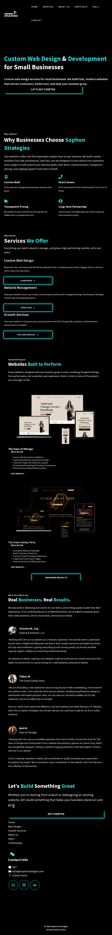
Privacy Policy (52, 929)
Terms (63, 929)
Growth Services (17, 830)
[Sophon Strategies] (11, 14)
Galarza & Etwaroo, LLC (32, 632)
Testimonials (15, 843)
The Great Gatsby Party (32, 680)
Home (34, 6)
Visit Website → (18, 473)
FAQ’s (95, 6)
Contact (36, 20)
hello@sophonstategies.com (28, 871)
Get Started (56, 814)
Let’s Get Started (43, 89)
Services (48, 6)
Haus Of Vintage (28, 732)
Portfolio (81, 6)
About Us (64, 6)
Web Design (14, 826)
